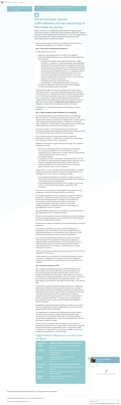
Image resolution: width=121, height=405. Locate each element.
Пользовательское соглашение (47, 391)
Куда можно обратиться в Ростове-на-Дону (16, 9)
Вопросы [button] (22, 2)
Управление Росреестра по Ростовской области (65, 343)
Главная (37, 7)
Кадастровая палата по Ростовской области (64, 364)
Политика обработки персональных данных (21, 391)
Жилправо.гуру (10, 2)
